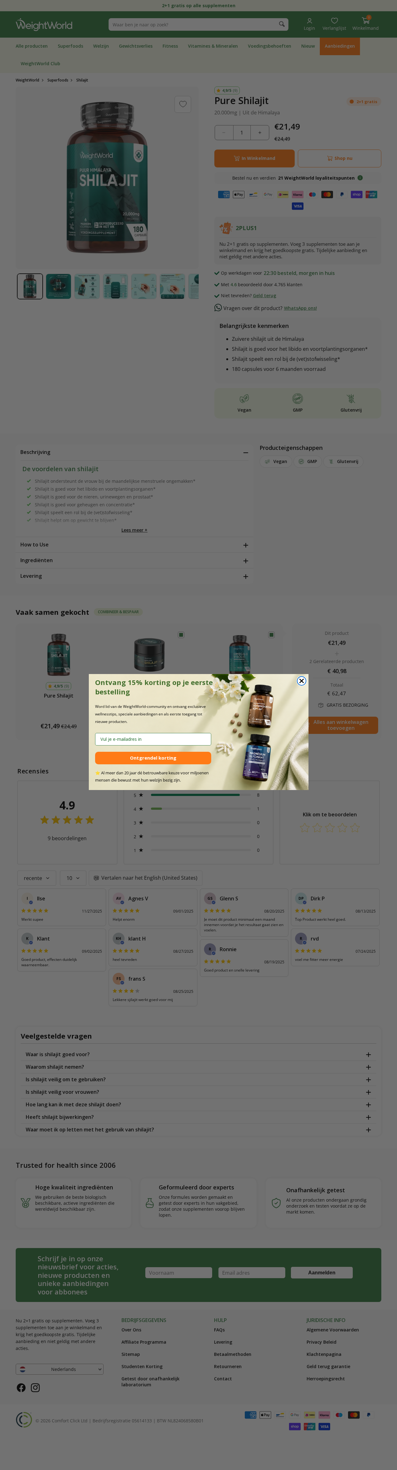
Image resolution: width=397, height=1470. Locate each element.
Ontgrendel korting (153, 758)
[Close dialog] (301, 681)
